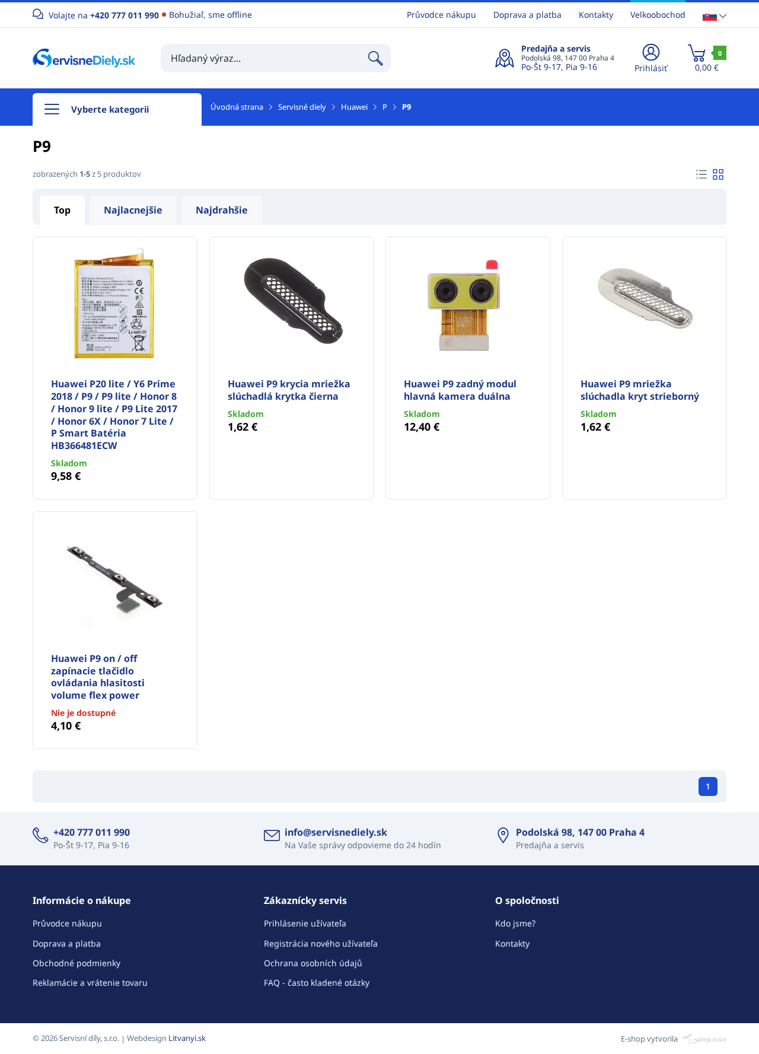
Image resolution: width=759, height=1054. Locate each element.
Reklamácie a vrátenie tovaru (90, 982)
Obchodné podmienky (76, 963)
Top (62, 209)
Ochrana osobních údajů (313, 963)
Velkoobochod (657, 14)
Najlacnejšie (133, 209)
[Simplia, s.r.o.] (703, 1038)
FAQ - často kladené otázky (316, 982)
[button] (714, 15)
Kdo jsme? (515, 923)
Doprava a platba (527, 14)
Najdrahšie (222, 209)
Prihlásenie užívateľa (305, 923)
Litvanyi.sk (187, 1038)
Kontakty (596, 14)
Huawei (354, 106)
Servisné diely (302, 106)
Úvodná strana (237, 106)
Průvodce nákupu (441, 14)
